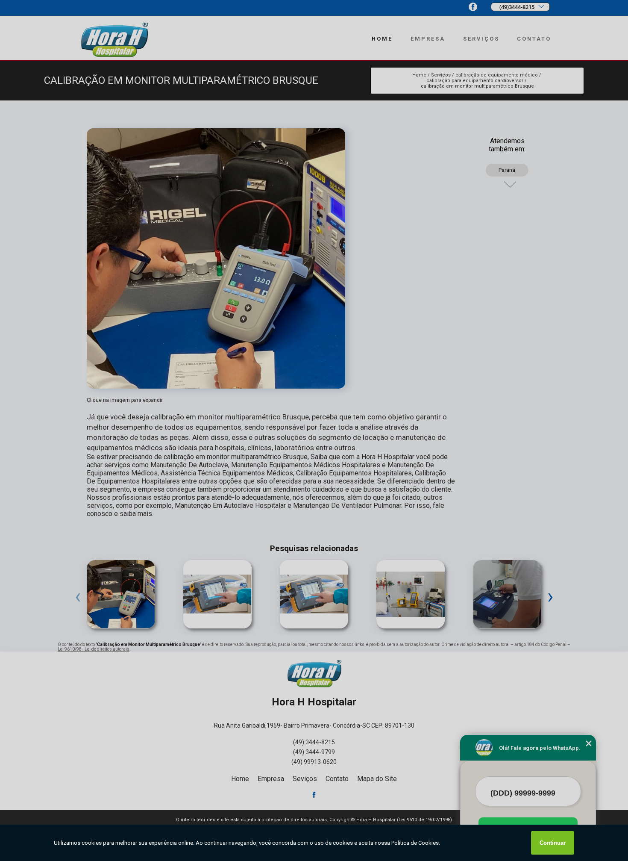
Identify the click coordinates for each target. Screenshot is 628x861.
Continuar (553, 843)
